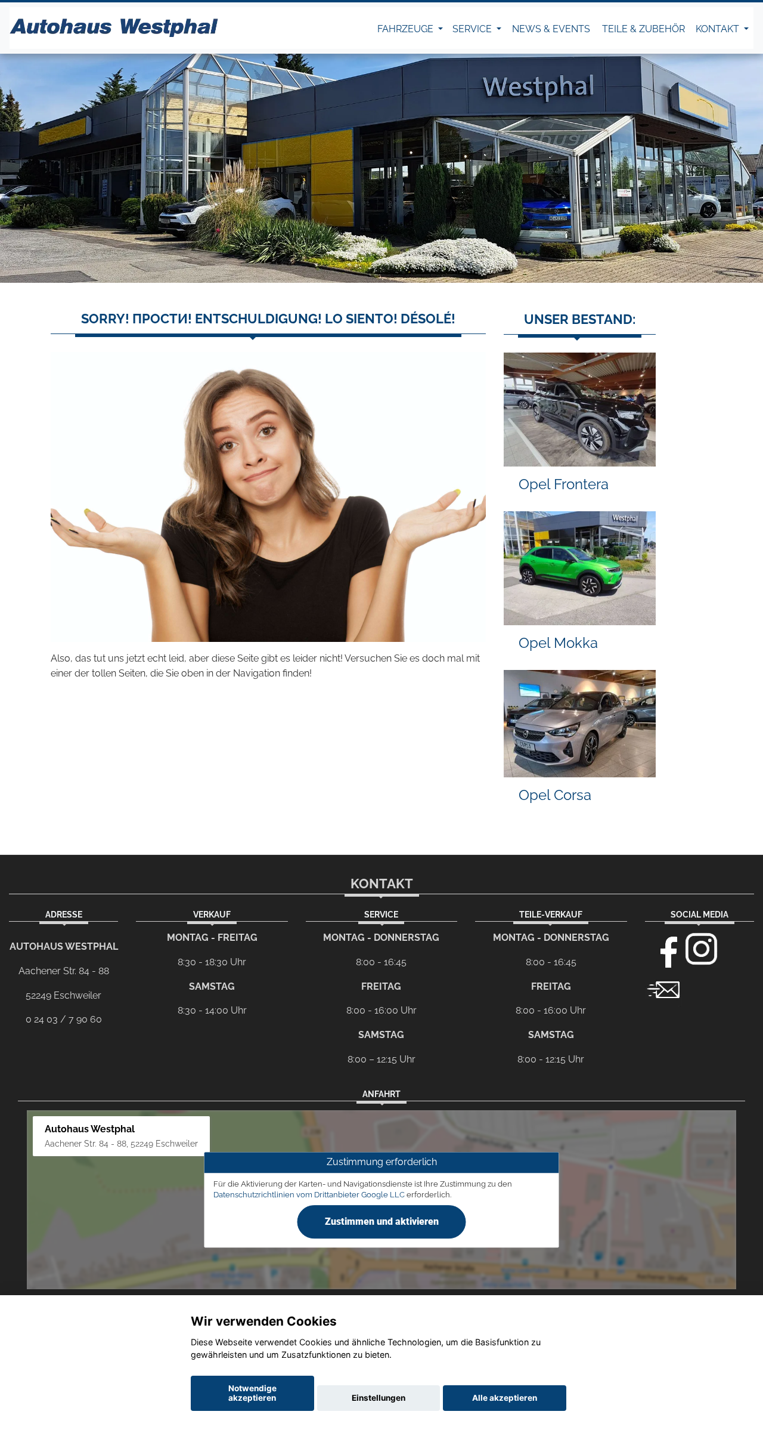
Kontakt (719, 29)
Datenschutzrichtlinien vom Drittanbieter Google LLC (309, 1194)
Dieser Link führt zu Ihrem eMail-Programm (663, 988)
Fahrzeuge (406, 29)
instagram (701, 949)
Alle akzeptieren (504, 1398)
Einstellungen (378, 1398)
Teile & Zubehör (643, 29)
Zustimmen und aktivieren (382, 1221)
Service (473, 29)
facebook (663, 949)
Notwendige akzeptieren (252, 1393)
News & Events (551, 29)
